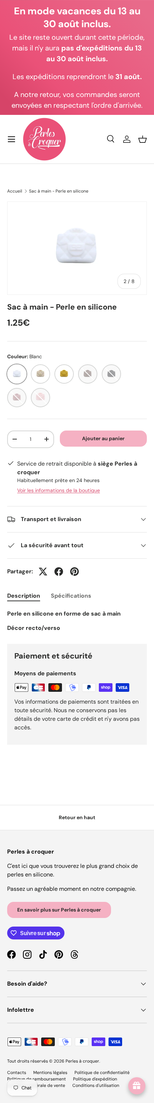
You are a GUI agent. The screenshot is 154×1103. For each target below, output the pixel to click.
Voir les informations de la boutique (58, 490)
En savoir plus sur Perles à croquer (59, 910)
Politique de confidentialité (102, 1072)
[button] (142, 139)
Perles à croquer (82, 1061)
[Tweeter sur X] (43, 571)
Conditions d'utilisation (95, 1085)
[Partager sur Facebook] (59, 571)
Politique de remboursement (36, 1079)
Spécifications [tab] (71, 595)
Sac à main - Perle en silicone (58, 191)
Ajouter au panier (103, 438)
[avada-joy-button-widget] (136, 1085)
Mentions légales (50, 1072)
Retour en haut (77, 817)
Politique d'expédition (95, 1079)
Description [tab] (23, 595)
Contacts (16, 1072)
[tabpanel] (77, 620)
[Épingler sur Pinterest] (74, 571)
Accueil (14, 191)
